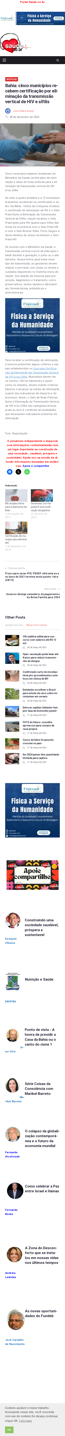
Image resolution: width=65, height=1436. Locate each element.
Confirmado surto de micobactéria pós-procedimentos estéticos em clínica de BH (40, 675)
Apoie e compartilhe (36, 465)
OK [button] (9, 1429)
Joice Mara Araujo (23, 111)
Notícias (12, 79)
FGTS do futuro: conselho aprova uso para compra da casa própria (38, 725)
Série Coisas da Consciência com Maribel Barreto (39, 1089)
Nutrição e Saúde (39, 979)
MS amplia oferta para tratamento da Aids (16, 507)
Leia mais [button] (25, 1420)
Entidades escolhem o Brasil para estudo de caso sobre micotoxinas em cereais (40, 693)
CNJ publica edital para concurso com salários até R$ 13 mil (39, 640)
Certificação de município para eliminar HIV (16, 539)
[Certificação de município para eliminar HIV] (16, 528)
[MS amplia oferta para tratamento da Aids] (16, 495)
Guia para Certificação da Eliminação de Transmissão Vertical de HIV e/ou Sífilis (32, 372)
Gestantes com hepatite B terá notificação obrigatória (41, 507)
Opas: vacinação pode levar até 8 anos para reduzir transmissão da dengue (40, 657)
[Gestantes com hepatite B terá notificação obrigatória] (42, 495)
